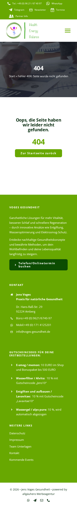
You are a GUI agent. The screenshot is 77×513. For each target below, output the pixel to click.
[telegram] (34, 500)
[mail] (41, 500)
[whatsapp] (28, 500)
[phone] (48, 500)
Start (12, 76)
